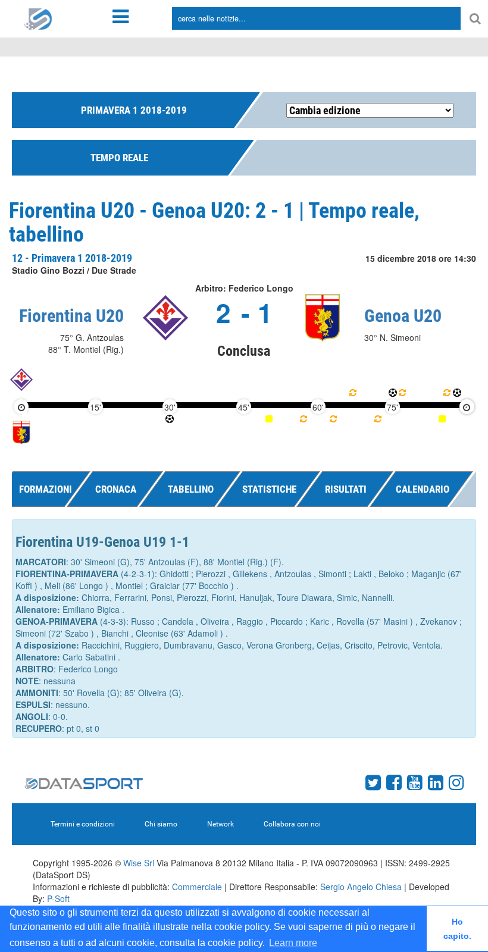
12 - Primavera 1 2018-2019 (72, 258)
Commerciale (197, 886)
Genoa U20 (403, 315)
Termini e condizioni (83, 824)
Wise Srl (138, 863)
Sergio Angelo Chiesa (361, 886)
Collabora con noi (292, 824)
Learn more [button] (293, 943)
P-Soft (58, 898)
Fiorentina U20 (71, 315)
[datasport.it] (38, 17)
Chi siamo (161, 824)
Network (220, 824)
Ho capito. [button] (457, 929)
